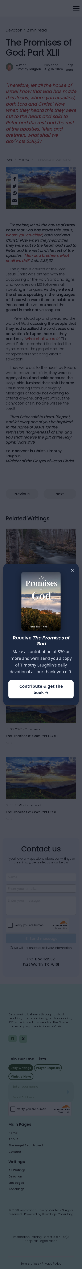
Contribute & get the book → (41, 689)
